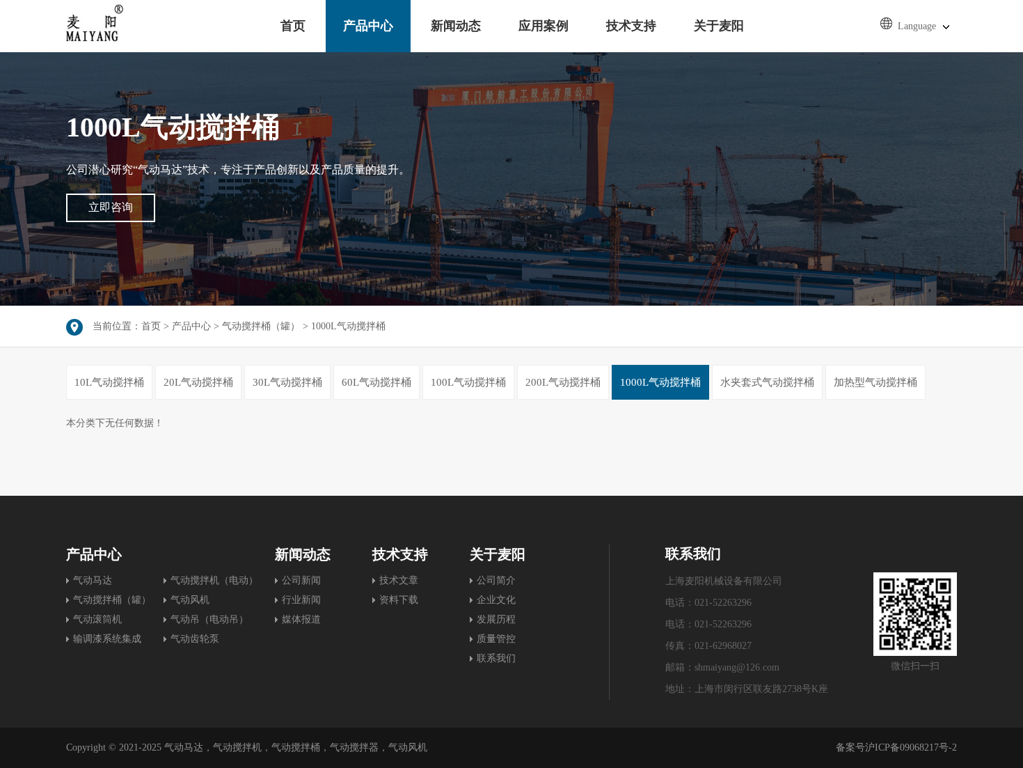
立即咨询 (110, 207)
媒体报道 (301, 619)
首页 (293, 26)
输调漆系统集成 (107, 639)
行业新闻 (301, 600)
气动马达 (92, 580)
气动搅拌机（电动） (214, 580)
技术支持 (631, 26)
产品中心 (368, 26)
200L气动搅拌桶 (563, 382)
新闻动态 (456, 26)
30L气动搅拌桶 (287, 382)
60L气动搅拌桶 (376, 382)
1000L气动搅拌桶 (348, 326)
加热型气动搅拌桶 (875, 382)
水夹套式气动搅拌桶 (767, 382)
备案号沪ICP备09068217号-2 (896, 747)
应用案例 (543, 26)
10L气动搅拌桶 (109, 382)
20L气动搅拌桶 (198, 382)
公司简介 (496, 580)
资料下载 (398, 600)
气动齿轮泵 (194, 639)
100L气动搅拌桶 (468, 382)
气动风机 (189, 600)
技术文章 (398, 580)
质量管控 (496, 639)
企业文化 (496, 600)
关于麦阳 (719, 26)
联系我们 (496, 658)
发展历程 (496, 619)
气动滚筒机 (97, 619)
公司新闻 (301, 580)
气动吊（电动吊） (209, 619)
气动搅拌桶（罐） (261, 326)
